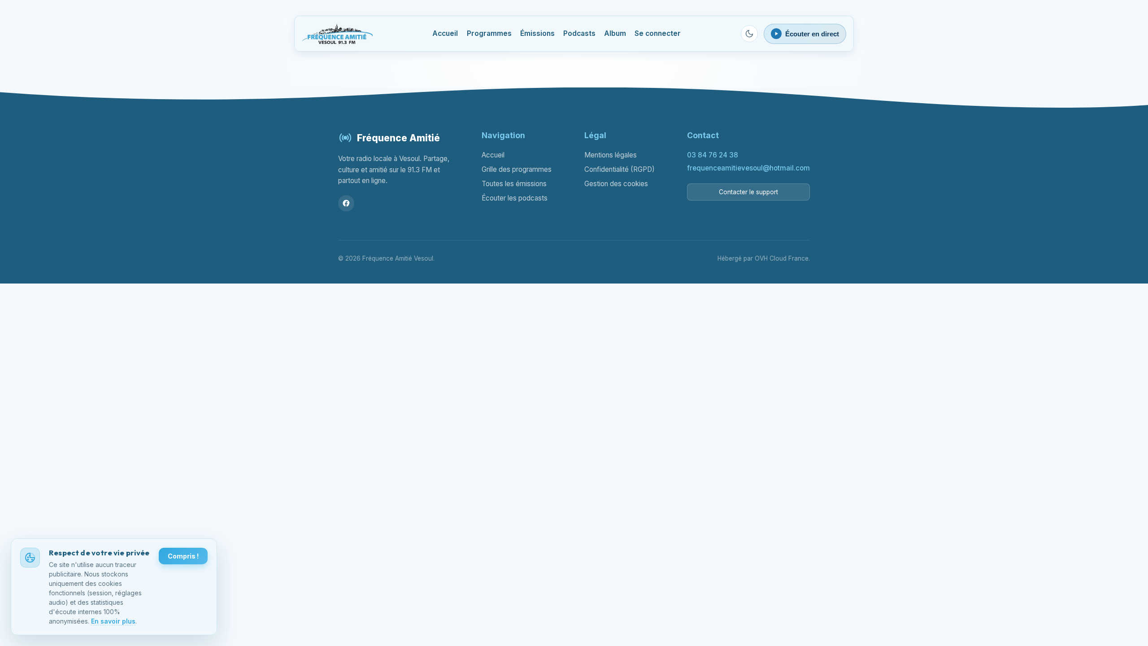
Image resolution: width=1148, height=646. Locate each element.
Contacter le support (748, 192)
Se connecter (658, 33)
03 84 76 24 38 (712, 155)
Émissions (537, 33)
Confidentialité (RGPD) (619, 169)
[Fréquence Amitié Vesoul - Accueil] (337, 33)
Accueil (445, 33)
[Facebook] (346, 203)
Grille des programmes (517, 169)
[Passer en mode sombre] (749, 33)
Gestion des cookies (616, 183)
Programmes (489, 33)
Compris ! (183, 556)
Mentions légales (610, 155)
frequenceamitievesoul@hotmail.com (748, 168)
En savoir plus (113, 621)
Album (615, 33)
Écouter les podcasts (515, 198)
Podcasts (579, 33)
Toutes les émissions (514, 183)
